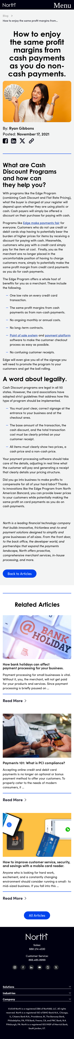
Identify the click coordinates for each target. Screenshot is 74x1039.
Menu (62, 4)
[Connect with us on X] (56, 967)
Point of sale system (24, 335)
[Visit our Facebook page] (23, 967)
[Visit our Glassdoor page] (47, 967)
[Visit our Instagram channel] (14, 967)
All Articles (37, 915)
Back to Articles (20, 573)
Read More (13, 700)
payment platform (58, 335)
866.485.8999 (37, 960)
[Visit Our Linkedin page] (31, 967)
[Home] (9, 5)
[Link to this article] (31, 141)
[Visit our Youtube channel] (39, 967)
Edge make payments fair (41, 223)
